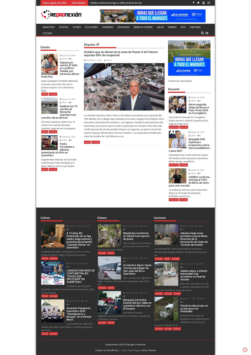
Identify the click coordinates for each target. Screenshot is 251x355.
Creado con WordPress (107, 350)
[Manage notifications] (245, 349)
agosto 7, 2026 (74, 226)
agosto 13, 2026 (132, 293)
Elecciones (91, 27)
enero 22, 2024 (188, 264)
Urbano (172, 27)
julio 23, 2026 (74, 301)
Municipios (49, 27)
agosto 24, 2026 (68, 55)
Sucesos (63, 27)
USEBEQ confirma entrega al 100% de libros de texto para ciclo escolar (126, 2)
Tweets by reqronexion (180, 80)
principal (95, 142)
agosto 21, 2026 (132, 226)
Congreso (107, 27)
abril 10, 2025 (188, 226)
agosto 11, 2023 (189, 298)
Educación (123, 27)
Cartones (195, 27)
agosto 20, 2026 (132, 258)
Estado (77, 27)
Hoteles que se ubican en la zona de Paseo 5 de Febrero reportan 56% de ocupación (121, 53)
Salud (160, 27)
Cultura (47, 33)
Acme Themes (149, 350)
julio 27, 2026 (74, 263)
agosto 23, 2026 (68, 137)
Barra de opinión (143, 27)
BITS (183, 27)
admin (109, 60)
